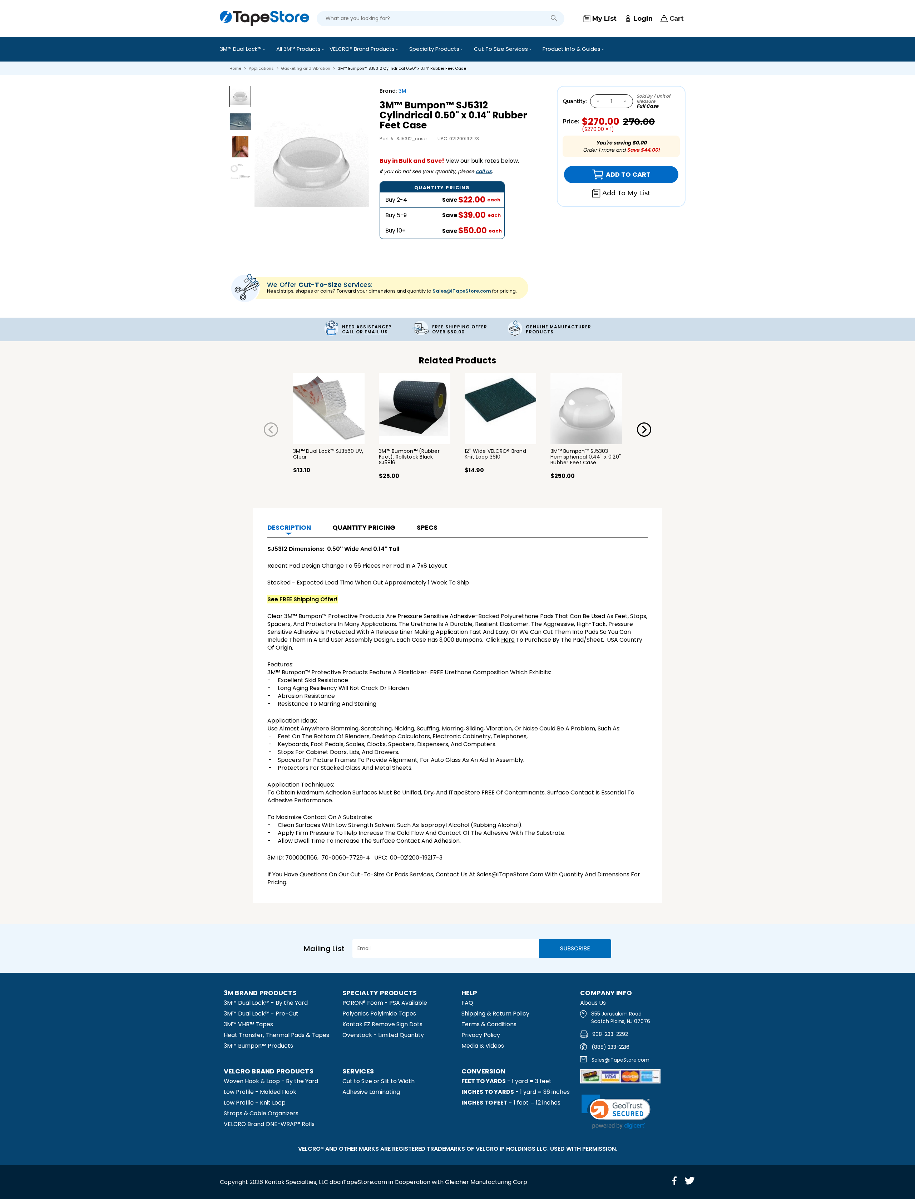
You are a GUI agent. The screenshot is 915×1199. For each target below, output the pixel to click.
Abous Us (593, 1003)
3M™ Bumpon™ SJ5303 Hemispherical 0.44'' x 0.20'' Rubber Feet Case (585, 456)
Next (644, 429)
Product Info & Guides (572, 49)
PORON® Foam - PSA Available (384, 1003)
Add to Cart (607, 174)
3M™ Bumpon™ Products (258, 1046)
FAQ (467, 1003)
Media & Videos (482, 1046)
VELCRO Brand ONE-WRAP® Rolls (269, 1124)
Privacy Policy (480, 1035)
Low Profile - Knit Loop (255, 1102)
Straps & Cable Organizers (261, 1113)
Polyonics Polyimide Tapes (379, 1013)
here (508, 640)
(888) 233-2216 (610, 1047)
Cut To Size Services (501, 49)
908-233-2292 (610, 1034)
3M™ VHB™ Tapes (248, 1024)
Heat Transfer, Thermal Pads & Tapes (276, 1035)
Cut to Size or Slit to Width (378, 1081)
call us (484, 171)
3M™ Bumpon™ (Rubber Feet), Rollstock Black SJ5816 (409, 456)
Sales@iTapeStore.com (461, 291)
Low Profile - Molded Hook (260, 1092)
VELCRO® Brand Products (363, 49)
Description (289, 527)
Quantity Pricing (363, 527)
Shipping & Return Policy (495, 1013)
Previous (271, 429)
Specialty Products (435, 49)
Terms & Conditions (488, 1024)
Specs (427, 527)
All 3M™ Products (299, 49)
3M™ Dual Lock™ (241, 49)
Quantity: (575, 101)
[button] (616, 1112)
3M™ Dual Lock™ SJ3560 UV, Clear (328, 454)
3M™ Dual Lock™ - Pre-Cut (261, 1013)
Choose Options (328, 408)
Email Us (376, 332)
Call (348, 332)
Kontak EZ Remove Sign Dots (382, 1024)
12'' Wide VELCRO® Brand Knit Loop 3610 (495, 454)
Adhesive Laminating (371, 1092)
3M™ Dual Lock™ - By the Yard (266, 1003)
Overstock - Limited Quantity (383, 1035)
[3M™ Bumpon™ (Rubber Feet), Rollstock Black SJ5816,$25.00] (414, 408)
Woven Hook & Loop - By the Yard (271, 1081)
